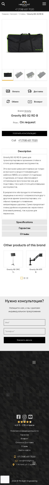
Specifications (24, 222)
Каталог (13, 14)
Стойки (22, 14)
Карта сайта (24, 450)
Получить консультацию (24, 133)
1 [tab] (21, 278)
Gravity (27, 111)
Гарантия (24, 435)
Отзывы (24, 234)
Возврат (24, 438)
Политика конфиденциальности (24, 431)
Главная (5, 14)
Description (24, 151)
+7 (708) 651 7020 (24, 9)
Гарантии (24, 228)
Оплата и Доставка (24, 442)
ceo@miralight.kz (26, 461)
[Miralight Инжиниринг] (24, 4)
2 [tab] (24, 278)
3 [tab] (27, 278)
